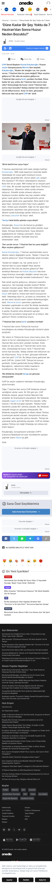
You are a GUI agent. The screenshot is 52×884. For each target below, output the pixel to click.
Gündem (14, 20)
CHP (4, 64)
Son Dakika (43, 794)
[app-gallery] (35, 840)
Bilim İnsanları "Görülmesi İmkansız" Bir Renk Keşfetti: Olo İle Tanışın (26, 592)
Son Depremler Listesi (10, 711)
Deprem (15, 790)
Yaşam (7, 587)
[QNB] (38, 9)
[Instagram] (4, 830)
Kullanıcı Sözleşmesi (32, 810)
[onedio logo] (24, 854)
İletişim (4, 822)
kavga (26, 374)
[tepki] (4, 560)
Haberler (5, 20)
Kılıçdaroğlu (7, 70)
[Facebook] (9, 830)
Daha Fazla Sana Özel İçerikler (24, 512)
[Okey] (22, 9)
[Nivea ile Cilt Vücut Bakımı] (6, 9)
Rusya (16, 225)
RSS (26, 819)
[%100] (30, 9)
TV (6, 598)
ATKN (17, 41)
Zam (23, 790)
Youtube (32, 790)
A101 (25, 794)
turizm (18, 302)
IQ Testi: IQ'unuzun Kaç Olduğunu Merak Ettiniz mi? (21, 779)
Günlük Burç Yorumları (11, 794)
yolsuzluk (15, 215)
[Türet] (46, 9)
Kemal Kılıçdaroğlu (29, 64)
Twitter (5, 790)
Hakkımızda (6, 807)
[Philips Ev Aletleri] (14, 9)
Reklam (4, 819)
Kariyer (27, 807)
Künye (27, 816)
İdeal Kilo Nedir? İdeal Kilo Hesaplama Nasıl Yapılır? (21, 757)
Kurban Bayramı (29, 271)
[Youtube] (19, 830)
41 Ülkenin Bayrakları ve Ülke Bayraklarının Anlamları (21, 770)
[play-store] (22, 840)
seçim (5, 67)
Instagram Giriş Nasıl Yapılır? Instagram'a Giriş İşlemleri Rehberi (25, 766)
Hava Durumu (7, 707)
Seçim (4, 293)
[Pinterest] (24, 830)
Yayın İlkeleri (29, 813)
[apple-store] (8, 840)
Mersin (25, 67)
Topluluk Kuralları (8, 816)
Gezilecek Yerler (27, 798)
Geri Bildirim (6, 810)
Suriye (6, 220)
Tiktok (33, 794)
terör (23, 79)
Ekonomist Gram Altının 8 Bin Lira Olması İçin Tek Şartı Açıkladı (27, 613)
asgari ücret (15, 401)
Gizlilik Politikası (7, 813)
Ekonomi (8, 609)
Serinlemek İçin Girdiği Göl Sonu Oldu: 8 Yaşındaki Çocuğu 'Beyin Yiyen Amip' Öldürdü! (25, 581)
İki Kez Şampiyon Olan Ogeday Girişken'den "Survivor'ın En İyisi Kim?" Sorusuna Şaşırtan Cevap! (26, 603)
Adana (18, 437)
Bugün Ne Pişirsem (10, 798)
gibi (38, 178)
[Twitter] (14, 830)
